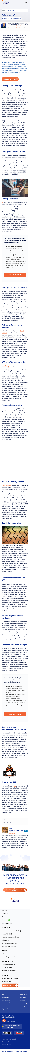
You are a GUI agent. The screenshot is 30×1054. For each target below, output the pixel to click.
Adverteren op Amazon (8, 964)
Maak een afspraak (15, 274)
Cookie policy (6, 1042)
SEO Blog (22, 1006)
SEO (3, 202)
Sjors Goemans (20, 27)
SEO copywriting (6, 981)
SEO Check (5, 1006)
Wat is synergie (11, 10)
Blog (3, 10)
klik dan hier (19, 26)
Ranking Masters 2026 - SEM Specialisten (15, 1051)
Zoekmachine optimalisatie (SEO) (11, 931)
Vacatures (6, 920)
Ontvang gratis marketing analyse (14, 889)
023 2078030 (11, 1021)
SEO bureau (23, 1000)
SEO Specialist (5, 997)
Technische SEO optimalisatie (10, 937)
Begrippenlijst (5, 1009)
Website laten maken (8, 954)
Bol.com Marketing (7, 967)
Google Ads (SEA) (7, 934)
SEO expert (23, 997)
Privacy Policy (6, 1045)
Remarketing (5, 366)
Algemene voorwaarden (9, 1039)
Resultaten (5, 913)
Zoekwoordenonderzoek (9, 946)
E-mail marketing (6, 485)
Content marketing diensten (10, 978)
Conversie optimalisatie (8, 957)
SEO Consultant (6, 1000)
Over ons (4, 910)
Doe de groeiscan (8, 985)
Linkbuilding (5, 940)
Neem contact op (7, 923)
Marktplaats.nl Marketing (9, 970)
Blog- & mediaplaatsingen (9, 943)
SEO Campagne (24, 1003)
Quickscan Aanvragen (9, 79)
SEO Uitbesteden (6, 1003)
